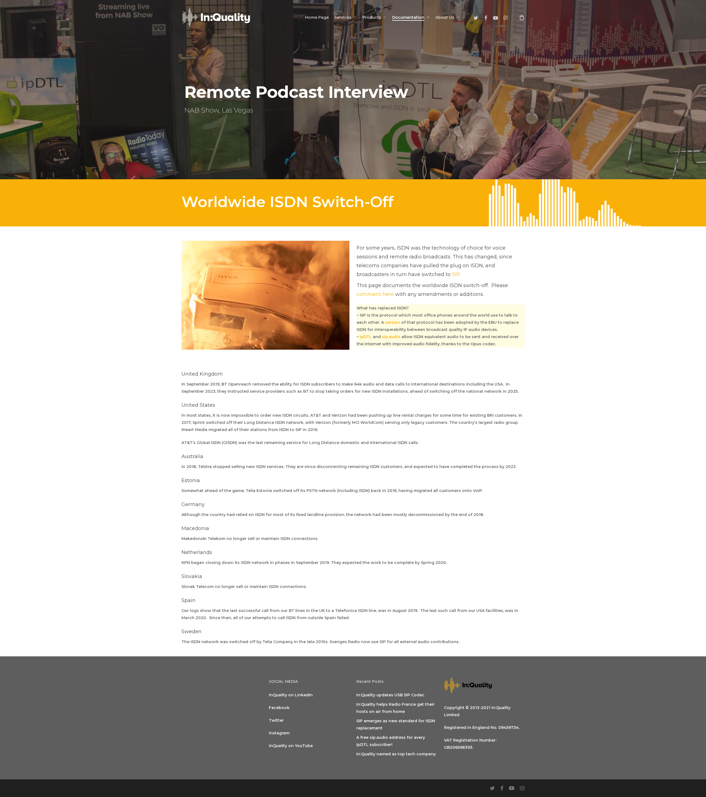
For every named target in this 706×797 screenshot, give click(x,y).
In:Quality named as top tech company (396, 753)
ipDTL (366, 336)
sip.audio (391, 336)
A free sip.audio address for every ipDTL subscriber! (390, 741)
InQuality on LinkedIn (291, 694)
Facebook (279, 707)
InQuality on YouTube (291, 745)
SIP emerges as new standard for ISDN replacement (395, 724)
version (392, 322)
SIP (456, 274)
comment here (375, 294)
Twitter (276, 720)
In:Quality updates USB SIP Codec (390, 694)
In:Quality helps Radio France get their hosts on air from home (395, 708)
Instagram (279, 733)
